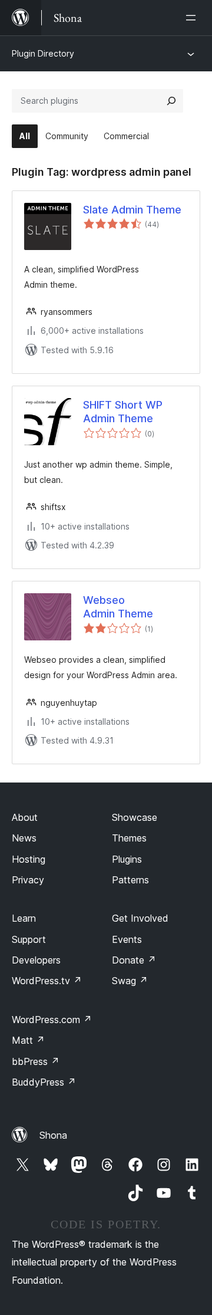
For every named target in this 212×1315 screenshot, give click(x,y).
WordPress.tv (47, 981)
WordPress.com (52, 1019)
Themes (129, 838)
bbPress (35, 1061)
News (24, 838)
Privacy (28, 880)
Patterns (130, 880)
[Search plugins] (171, 101)
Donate (134, 960)
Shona (53, 1135)
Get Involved (140, 918)
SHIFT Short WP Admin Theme (123, 412)
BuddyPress (44, 1082)
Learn (24, 918)
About (25, 817)
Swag (130, 981)
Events (127, 939)
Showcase (134, 817)
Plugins (127, 859)
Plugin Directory (43, 53)
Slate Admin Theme (132, 209)
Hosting (28, 859)
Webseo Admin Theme (118, 607)
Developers (36, 960)
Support (29, 939)
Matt (28, 1040)
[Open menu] (193, 17)
